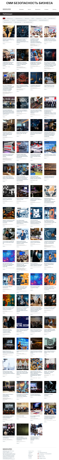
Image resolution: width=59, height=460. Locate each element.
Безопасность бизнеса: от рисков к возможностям (7, 199)
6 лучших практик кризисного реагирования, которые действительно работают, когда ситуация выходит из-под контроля (22, 40)
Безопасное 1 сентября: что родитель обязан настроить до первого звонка (8, 39)
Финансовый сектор (51, 18)
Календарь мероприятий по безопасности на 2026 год (49, 177)
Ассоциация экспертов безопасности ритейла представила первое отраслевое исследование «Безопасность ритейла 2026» (36, 40)
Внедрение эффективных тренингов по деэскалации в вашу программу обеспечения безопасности (22, 156)
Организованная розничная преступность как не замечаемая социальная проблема (35, 438)
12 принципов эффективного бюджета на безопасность (35, 86)
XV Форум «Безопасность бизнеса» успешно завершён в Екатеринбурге (36, 199)
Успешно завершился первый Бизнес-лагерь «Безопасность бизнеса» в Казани (49, 330)
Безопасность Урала (20, 415)
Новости (29, 9)
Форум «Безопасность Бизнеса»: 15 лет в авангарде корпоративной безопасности (8, 352)
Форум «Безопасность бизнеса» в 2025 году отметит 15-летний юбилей (36, 352)
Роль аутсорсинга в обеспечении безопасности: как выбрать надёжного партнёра (36, 264)
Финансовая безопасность (43, 20)
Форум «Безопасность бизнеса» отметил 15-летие (22, 199)
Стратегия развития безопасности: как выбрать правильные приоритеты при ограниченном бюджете (35, 222)
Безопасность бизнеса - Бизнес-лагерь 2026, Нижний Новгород (50, 155)
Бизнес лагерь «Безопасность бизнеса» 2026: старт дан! (22, 133)
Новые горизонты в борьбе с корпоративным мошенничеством (8, 395)
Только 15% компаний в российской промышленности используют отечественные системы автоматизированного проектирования (22, 178)
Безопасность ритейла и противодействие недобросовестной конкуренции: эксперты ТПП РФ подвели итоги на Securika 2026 (50, 111)
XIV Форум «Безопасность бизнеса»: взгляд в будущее (35, 395)
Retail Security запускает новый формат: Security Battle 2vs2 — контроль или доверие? (8, 308)
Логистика (13, 20)
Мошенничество (39, 18)
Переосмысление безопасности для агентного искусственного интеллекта (36, 133)
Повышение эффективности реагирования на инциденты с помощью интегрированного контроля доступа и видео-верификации (49, 134)
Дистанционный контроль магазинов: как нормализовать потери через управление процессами (8, 265)
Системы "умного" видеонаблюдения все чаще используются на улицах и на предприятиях (22, 438)
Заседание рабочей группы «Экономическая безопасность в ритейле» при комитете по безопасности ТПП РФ (50, 417)
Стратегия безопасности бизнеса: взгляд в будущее (35, 242)
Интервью (46, 9)
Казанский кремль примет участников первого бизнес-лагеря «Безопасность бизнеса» (9, 372)
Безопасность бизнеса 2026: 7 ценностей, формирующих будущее (8, 155)
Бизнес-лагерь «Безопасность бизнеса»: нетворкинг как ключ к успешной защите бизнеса (36, 330)
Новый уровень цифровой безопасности (7, 287)
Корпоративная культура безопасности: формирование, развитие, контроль (22, 242)
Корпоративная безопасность (22, 20)
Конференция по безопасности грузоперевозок (8, 437)
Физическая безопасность (8, 22)
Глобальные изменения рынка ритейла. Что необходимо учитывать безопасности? (49, 242)
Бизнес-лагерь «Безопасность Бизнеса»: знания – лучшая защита (49, 352)
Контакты (54, 9)
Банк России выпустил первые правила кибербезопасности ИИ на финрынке (22, 86)
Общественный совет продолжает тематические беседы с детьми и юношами (35, 177)
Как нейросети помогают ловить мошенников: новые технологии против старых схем (50, 221)
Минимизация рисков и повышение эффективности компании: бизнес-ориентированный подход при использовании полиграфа (49, 200)
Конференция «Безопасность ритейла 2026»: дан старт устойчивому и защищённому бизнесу (8, 64)
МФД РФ (32, 18)
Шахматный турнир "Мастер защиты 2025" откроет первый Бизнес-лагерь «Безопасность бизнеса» (22, 373)
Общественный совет (17, 22)
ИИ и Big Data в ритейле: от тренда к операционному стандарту (49, 264)
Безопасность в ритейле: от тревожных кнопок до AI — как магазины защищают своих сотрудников (50, 288)
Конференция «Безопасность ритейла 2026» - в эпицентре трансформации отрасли (35, 63)
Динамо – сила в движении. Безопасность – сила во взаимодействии (49, 372)
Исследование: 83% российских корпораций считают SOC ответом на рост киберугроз (22, 395)
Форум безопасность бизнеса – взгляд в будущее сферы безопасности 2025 (8, 416)
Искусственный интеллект (28, 22)
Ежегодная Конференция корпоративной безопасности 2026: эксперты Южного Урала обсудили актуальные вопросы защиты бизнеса (8, 111)
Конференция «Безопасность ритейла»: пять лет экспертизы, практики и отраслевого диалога (50, 39)
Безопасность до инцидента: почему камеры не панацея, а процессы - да (22, 110)
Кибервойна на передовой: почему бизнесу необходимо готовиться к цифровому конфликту (22, 64)
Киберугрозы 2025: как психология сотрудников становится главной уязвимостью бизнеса (7, 331)
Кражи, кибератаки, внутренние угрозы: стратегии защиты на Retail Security (22, 330)
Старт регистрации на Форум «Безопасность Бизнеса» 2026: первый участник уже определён (36, 111)
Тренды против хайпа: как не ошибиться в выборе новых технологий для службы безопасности (22, 288)
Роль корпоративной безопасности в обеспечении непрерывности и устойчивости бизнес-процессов (22, 222)
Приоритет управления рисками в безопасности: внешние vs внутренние (8, 221)
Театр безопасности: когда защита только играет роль (49, 86)
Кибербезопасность (10, 18)
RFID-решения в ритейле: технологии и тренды (35, 287)
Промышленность (6, 20)
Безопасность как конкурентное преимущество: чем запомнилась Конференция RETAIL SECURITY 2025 (23, 265)
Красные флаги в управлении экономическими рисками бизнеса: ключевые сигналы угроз (35, 156)
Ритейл (45, 18)
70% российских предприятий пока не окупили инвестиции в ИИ (8, 242)
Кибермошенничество (19, 18)
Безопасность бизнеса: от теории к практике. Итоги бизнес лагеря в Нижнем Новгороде (7, 134)
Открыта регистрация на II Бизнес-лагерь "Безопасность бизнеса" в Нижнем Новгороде (8, 177)
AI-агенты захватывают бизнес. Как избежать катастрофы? (50, 308)
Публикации (21, 9)
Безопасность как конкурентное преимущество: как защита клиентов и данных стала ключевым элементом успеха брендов (23, 309)
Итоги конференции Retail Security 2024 (35, 416)
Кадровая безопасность (33, 20)
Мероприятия (37, 9)
